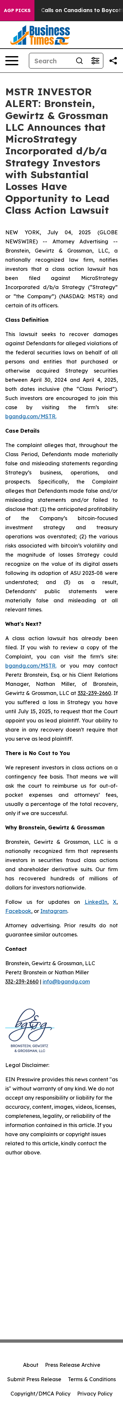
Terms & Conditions (92, 1379)
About (30, 1365)
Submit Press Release (34, 1379)
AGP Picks (17, 10)
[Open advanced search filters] (95, 60)
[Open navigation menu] (11, 60)
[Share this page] (113, 60)
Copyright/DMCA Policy (40, 1393)
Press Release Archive (72, 1365)
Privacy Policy (95, 1393)
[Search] (79, 60)
